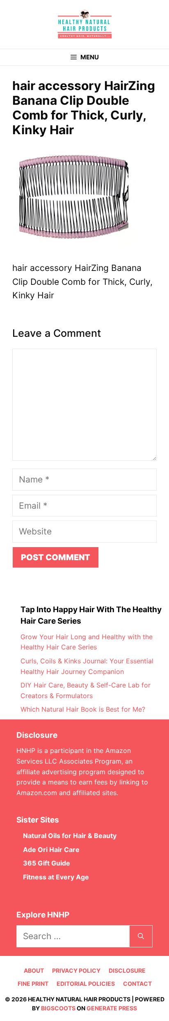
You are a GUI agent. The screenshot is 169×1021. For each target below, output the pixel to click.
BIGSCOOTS (58, 1008)
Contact (137, 983)
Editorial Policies (86, 983)
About (34, 970)
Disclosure (127, 970)
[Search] (141, 936)
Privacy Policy (76, 970)
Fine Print (33, 983)
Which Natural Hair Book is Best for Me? (83, 709)
